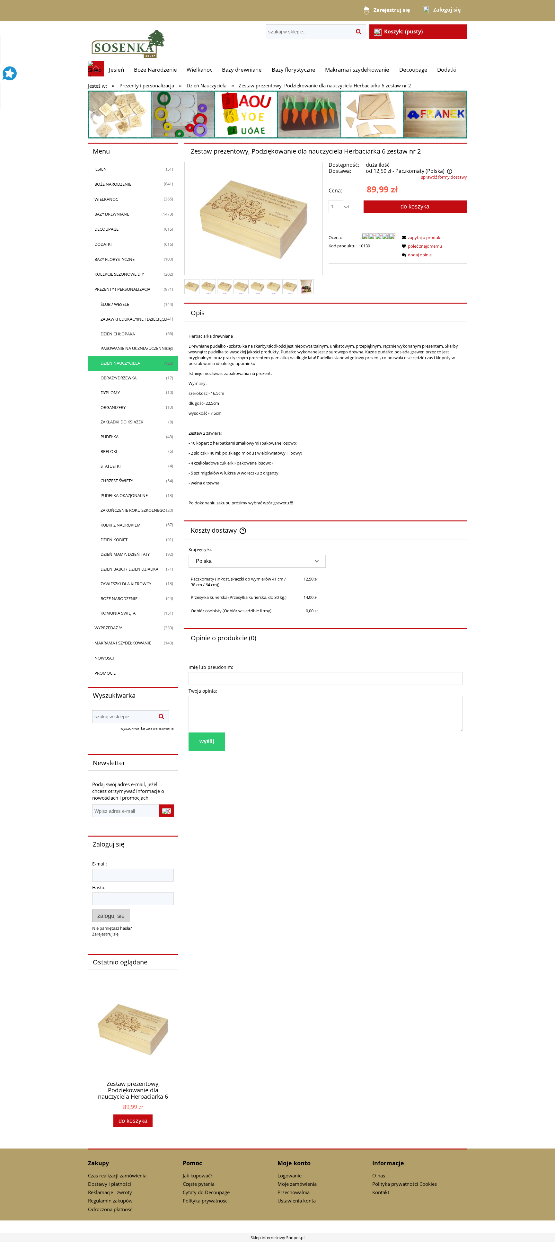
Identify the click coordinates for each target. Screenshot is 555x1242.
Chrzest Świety (117, 480)
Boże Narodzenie (112, 184)
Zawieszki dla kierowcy (126, 584)
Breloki (109, 451)
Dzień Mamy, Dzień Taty (125, 554)
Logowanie (290, 1175)
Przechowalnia (294, 1192)
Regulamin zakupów (110, 1200)
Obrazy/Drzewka (119, 378)
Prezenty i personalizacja (122, 289)
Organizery (113, 407)
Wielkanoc (106, 199)
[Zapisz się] (166, 810)
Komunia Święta (118, 613)
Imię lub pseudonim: (211, 667)
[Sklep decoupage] (128, 41)
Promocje (105, 673)
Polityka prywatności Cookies (404, 1184)
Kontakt (380, 1192)
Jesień (100, 169)
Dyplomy (110, 392)
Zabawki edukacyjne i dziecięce (133, 319)
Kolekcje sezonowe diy (119, 274)
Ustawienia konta (297, 1200)
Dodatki (103, 244)
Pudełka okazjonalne (124, 495)
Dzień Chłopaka (118, 334)
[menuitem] (116, 69)
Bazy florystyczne (114, 259)
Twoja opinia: (203, 691)
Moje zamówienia (297, 1184)
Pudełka (110, 436)
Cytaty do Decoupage (206, 1192)
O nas (378, 1175)
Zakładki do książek (122, 422)
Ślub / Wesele (115, 304)
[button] (421, 237)
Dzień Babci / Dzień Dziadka (129, 569)
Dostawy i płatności (109, 1184)
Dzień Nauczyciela (120, 363)
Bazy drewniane (111, 214)
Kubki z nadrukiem (121, 525)
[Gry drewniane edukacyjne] (277, 114)
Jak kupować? (197, 1175)
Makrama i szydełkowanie (122, 643)
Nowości (104, 658)
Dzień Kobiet (114, 540)
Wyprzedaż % (108, 628)
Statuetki (111, 466)
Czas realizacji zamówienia (117, 1175)
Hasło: (98, 887)
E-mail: (99, 864)
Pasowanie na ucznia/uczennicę (136, 348)
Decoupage (106, 229)
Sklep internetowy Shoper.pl (277, 1237)
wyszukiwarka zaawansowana (147, 728)
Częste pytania (199, 1184)
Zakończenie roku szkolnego (133, 510)
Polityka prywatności (206, 1200)
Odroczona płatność (110, 1209)
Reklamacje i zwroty (110, 1192)
